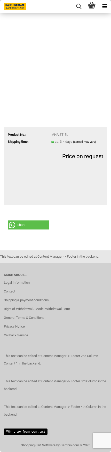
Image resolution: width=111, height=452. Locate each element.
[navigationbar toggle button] (104, 6)
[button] (28, 224)
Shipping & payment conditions (26, 300)
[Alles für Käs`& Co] (13, 6)
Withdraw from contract (25, 431)
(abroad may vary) (84, 142)
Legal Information (17, 282)
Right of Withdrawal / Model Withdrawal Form (37, 309)
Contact (9, 291)
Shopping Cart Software (38, 445)
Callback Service (16, 335)
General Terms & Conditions (24, 318)
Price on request (82, 156)
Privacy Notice (14, 326)
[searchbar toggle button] (78, 6)
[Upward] (14, 444)
